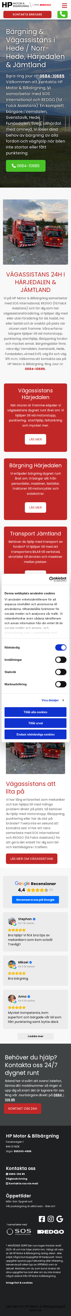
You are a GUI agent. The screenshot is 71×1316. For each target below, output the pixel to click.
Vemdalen (36, 111)
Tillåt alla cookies (35, 712)
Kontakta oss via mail (23, 1183)
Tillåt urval (35, 723)
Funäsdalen (18, 123)
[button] (62, 6)
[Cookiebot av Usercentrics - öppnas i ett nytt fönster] (50, 579)
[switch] (60, 659)
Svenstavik (16, 117)
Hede (34, 117)
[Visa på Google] (12, 921)
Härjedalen (46, 56)
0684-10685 (52, 76)
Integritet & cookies (19, 1282)
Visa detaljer (50, 700)
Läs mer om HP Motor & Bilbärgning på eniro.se (35, 1308)
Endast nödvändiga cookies (36, 734)
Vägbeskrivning (16, 1178)
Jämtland (29, 65)
